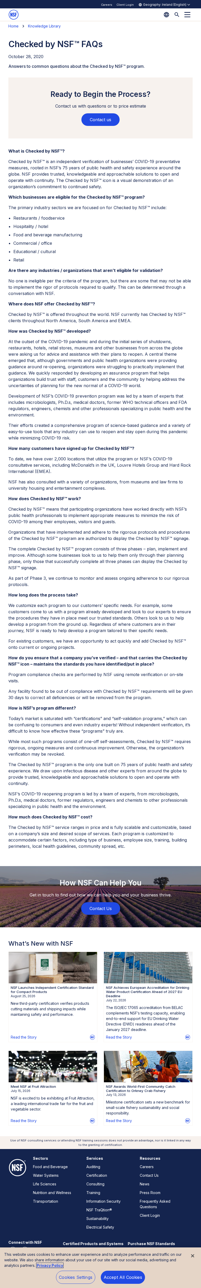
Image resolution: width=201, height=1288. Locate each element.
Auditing (93, 1166)
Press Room (150, 1192)
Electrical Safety (100, 1227)
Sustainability (97, 1218)
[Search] (177, 14)
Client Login (125, 5)
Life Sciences (44, 1184)
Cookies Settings (75, 1277)
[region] (100, 1267)
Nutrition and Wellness (52, 1192)
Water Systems (46, 1175)
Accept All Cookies (123, 1277)
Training (93, 1192)
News (144, 1184)
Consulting (95, 1184)
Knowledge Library (44, 26)
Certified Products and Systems (93, 1243)
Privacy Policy (50, 1265)
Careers (106, 5)
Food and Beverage (50, 1166)
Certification (96, 1175)
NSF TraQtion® (99, 1210)
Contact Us (149, 1175)
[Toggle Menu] (187, 14)
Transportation (45, 1201)
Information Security (103, 1201)
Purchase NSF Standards (151, 1243)
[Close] (192, 1256)
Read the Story (24, 1037)
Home (13, 26)
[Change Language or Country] (166, 14)
